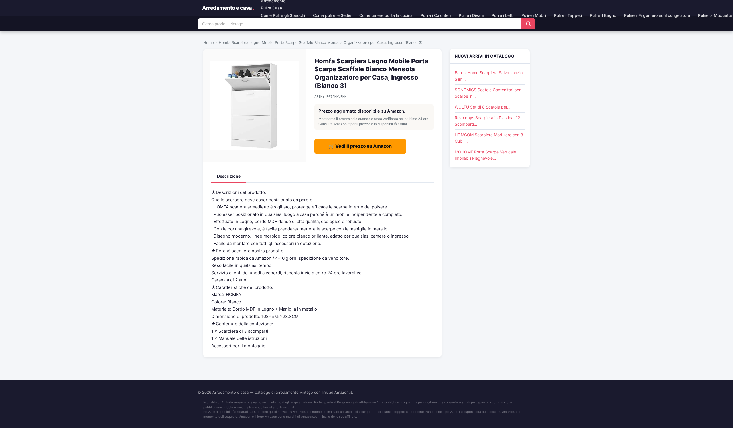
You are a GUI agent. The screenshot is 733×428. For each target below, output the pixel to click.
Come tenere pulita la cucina (386, 15)
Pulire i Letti (502, 15)
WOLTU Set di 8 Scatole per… (483, 106)
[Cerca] (528, 23)
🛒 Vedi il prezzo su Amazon (360, 146)
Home (208, 42)
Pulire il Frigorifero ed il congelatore (657, 15)
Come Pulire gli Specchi (283, 15)
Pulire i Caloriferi (436, 15)
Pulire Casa (271, 7)
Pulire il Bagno (603, 15)
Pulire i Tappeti (568, 15)
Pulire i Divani (471, 15)
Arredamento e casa (228, 8)
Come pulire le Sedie (332, 15)
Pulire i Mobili (533, 15)
